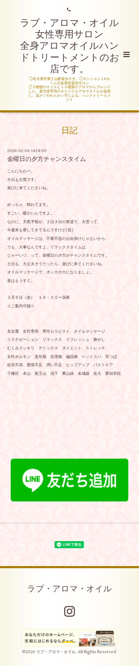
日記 (69, 131)
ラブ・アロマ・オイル (69, 589)
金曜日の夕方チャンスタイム (46, 159)
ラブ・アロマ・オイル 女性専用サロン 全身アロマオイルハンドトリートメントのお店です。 (69, 46)
